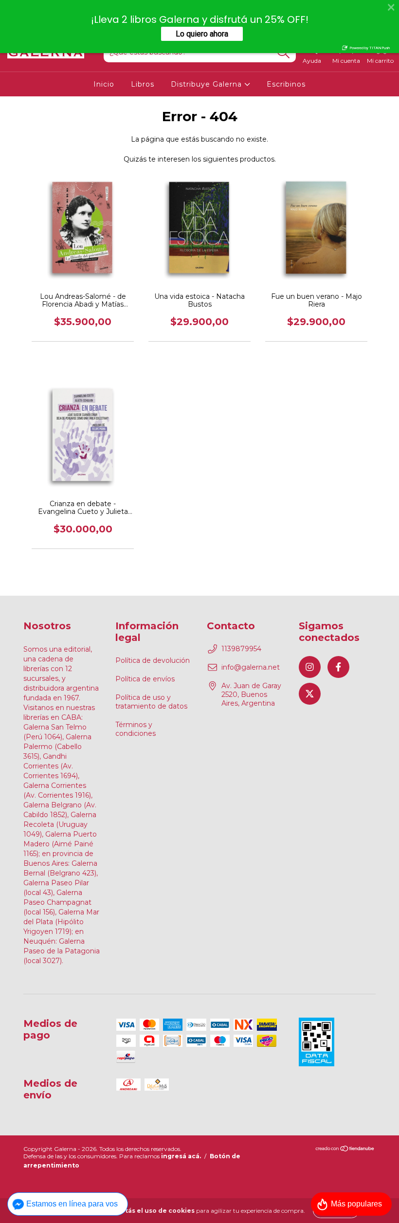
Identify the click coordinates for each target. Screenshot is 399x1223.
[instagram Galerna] (310, 667)
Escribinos (286, 84)
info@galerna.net (250, 667)
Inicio (103, 84)
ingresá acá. (181, 1156)
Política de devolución (152, 660)
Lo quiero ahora (202, 33)
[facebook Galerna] (338, 667)
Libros (142, 84)
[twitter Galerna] (310, 694)
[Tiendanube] (345, 1149)
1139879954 (241, 648)
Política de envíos (145, 679)
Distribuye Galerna (207, 84)
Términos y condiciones (135, 729)
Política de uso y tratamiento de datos (151, 702)
